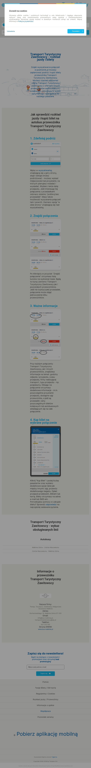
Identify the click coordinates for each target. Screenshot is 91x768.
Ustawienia (11, 31)
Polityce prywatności (25, 21)
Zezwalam (76, 31)
